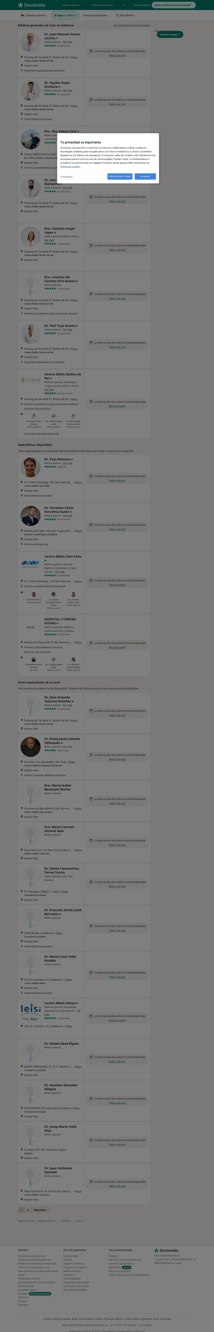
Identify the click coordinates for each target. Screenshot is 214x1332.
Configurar (66, 176)
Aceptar (145, 176)
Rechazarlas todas (120, 176)
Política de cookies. (70, 166)
